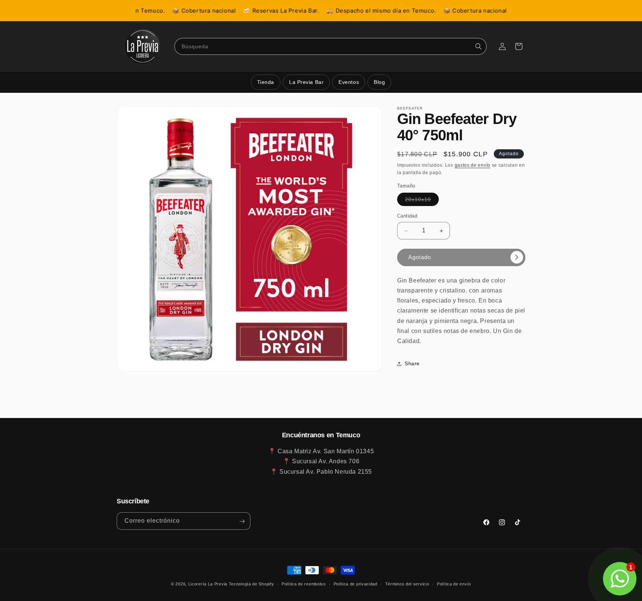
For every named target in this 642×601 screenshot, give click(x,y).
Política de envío (454, 583)
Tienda (265, 82)
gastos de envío (473, 165)
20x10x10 (422, 201)
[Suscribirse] (242, 521)
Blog (379, 82)
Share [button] (412, 363)
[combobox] (330, 46)
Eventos (348, 82)
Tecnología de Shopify (251, 584)
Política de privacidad (355, 583)
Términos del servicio (407, 583)
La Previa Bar (306, 82)
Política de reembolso (304, 583)
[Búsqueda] (478, 46)
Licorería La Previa (207, 584)
